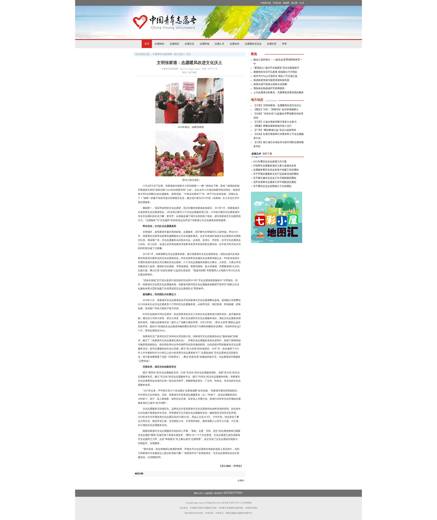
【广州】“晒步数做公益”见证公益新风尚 (274, 130)
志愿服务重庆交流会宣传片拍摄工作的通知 (276, 169)
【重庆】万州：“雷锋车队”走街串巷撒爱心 (276, 109)
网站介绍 (198, 493)
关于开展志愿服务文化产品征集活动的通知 (276, 174)
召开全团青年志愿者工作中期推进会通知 (274, 182)
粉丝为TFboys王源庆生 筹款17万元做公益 (275, 76)
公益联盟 (208, 493)
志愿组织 (159, 44)
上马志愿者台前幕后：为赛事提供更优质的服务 (278, 92)
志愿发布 (234, 44)
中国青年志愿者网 (162, 54)
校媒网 (286, 3)
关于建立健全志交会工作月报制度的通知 (274, 178)
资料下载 (267, 153)
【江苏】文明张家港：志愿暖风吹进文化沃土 (277, 105)
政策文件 (256, 153)
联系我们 (218, 493)
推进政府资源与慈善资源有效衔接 (271, 80)
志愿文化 (189, 44)
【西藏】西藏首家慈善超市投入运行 (272, 126)
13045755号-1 (235, 503)
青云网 (294, 3)
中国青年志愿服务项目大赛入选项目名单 (274, 165)
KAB (301, 3)
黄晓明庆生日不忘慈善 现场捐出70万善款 (275, 72)
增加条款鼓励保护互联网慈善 (269, 88)
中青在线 (277, 3)
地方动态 (178, 54)
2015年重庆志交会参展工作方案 (270, 161)
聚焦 (254, 54)
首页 (146, 44)
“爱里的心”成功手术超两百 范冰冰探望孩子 (276, 68)
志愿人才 (219, 44)
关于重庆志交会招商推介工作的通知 (272, 186)
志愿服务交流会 (253, 44)
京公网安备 (247, 503)
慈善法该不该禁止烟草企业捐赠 (270, 84)
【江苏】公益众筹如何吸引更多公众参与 (275, 122)
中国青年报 (265, 3)
